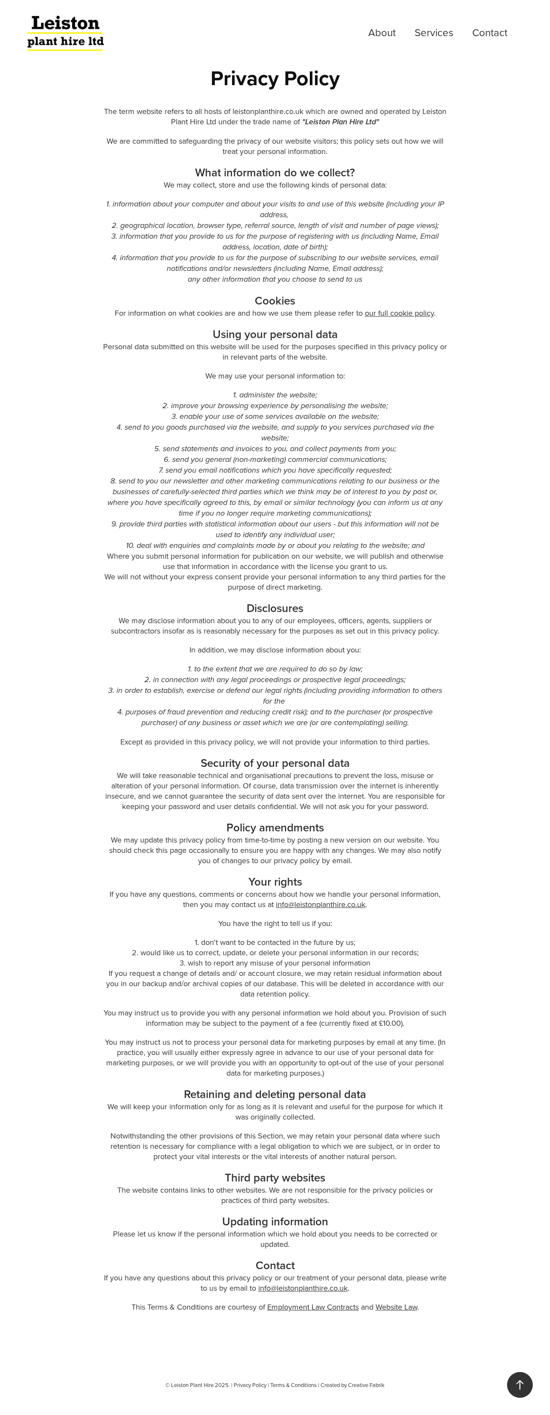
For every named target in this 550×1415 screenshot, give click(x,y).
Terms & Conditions (293, 1385)
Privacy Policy (250, 1385)
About (382, 32)
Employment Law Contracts (313, 1306)
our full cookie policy (399, 313)
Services (434, 32)
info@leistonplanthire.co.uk (320, 904)
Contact (489, 32)
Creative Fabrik (366, 1385)
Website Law (396, 1306)
